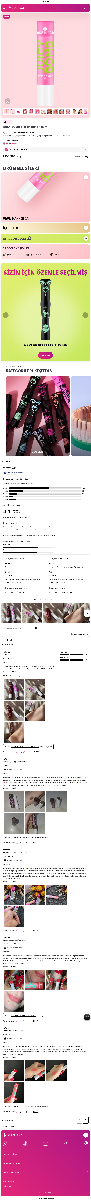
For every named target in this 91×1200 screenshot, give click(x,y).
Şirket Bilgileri (8, 1182)
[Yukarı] (85, 1135)
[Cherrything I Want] (7, 143)
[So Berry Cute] (15, 143)
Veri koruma (7, 1186)
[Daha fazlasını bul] (86, 238)
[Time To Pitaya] (4, 143)
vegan (9, 122)
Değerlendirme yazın (26, 133)
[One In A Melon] (12, 143)
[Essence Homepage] (16, 7)
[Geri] (6, 315)
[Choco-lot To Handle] (10, 143)
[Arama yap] (85, 8)
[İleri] (85, 315)
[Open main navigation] (4, 7)
